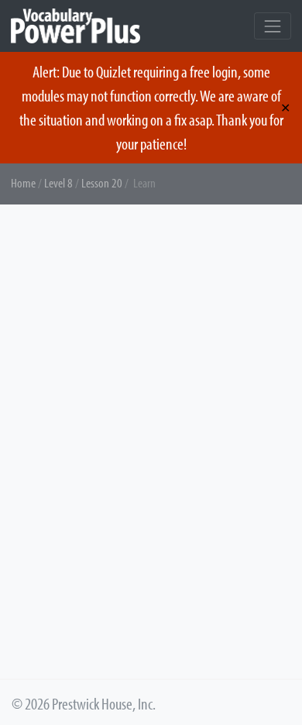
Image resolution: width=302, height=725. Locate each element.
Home (23, 182)
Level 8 (58, 182)
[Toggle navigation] (272, 26)
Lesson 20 (101, 182)
